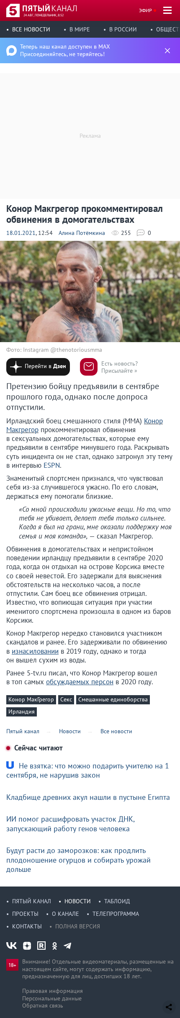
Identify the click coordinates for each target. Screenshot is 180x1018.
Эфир (145, 10)
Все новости (31, 29)
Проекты (25, 913)
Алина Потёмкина (82, 233)
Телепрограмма (116, 913)
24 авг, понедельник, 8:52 (43, 15)
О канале (65, 913)
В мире (79, 29)
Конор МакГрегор (31, 699)
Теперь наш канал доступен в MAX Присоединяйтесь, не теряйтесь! (65, 50)
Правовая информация (52, 991)
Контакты (27, 926)
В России (123, 29)
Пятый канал (31, 901)
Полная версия (77, 926)
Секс (66, 699)
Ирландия (21, 711)
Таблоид (117, 901)
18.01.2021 (21, 233)
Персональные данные (52, 998)
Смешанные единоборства (113, 699)
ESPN (52, 465)
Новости (77, 901)
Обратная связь (42, 1005)
